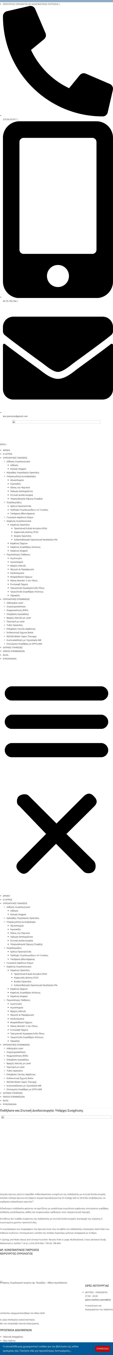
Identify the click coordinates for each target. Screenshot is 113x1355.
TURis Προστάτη (15, 625)
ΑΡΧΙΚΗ (6, 450)
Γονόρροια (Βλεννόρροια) (22, 513)
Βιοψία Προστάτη (22, 535)
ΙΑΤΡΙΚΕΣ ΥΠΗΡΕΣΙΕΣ (13, 647)
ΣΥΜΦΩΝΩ (103, 1348)
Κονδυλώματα (17, 573)
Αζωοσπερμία (17, 480)
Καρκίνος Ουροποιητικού (19, 521)
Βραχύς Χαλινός (18, 565)
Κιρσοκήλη (15, 483)
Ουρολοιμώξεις (14, 502)
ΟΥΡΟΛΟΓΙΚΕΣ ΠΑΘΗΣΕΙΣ (15, 457)
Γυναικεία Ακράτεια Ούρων (20, 517)
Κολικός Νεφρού (18, 468)
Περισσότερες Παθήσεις (18, 554)
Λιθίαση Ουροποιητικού (18, 461)
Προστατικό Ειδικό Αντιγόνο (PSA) (30, 528)
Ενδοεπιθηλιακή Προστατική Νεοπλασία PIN (35, 539)
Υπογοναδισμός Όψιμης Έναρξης (26, 498)
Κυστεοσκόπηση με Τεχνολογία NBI (24, 640)
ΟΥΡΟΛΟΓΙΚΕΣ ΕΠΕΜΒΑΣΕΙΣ (16, 599)
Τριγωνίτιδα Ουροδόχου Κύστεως (26, 591)
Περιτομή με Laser (16, 621)
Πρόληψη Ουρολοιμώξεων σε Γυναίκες (29, 509)
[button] (56, 777)
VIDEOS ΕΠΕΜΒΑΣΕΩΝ (14, 651)
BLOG (5, 655)
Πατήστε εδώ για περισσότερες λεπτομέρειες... (46, 1350)
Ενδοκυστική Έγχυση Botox (20, 632)
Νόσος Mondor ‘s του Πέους (24, 580)
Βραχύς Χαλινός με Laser (19, 617)
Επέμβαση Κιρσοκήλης (18, 614)
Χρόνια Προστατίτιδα (20, 506)
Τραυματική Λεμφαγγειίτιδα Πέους (27, 587)
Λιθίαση (14, 465)
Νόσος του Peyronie (20, 487)
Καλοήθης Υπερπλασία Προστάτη (23, 472)
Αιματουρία (16, 558)
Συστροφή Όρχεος (19, 584)
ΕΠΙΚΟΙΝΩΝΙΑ (9, 658)
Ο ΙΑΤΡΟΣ (7, 454)
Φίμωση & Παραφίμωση (22, 569)
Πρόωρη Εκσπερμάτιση (21, 491)
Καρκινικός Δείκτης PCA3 (26, 532)
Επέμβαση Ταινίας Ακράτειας (21, 628)
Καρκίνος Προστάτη (20, 524)
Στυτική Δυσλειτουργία (21, 495)
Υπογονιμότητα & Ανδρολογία (21, 476)
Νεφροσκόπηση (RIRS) (17, 610)
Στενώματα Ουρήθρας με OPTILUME (24, 643)
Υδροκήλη (15, 595)
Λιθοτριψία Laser (15, 602)
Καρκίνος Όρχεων (19, 543)
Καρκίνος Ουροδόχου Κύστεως (25, 547)
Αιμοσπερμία (16, 561)
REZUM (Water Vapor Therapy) (21, 636)
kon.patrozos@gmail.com (19, 1275)
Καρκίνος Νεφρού (19, 550)
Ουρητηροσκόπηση (16, 606)
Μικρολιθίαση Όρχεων (21, 576)
